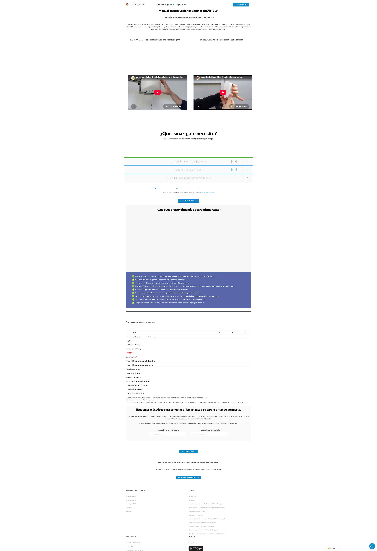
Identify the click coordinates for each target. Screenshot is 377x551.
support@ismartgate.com (207, 192)
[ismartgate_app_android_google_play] (195, 548)
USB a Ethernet (131, 400)
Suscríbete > (194, 543)
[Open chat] (372, 546)
